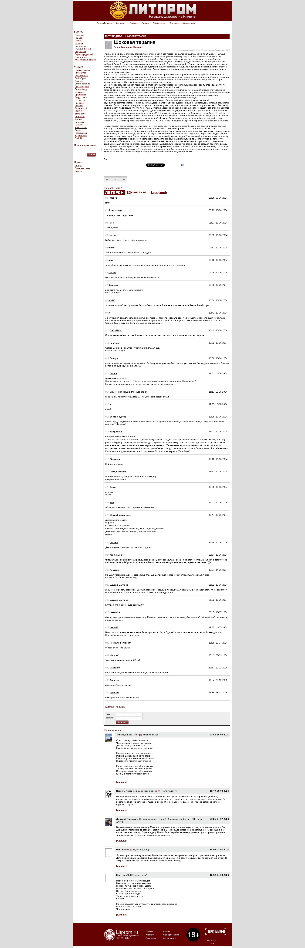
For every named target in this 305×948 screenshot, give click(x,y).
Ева (118, 849)
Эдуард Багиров (104, 23)
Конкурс (79, 81)
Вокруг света (81, 97)
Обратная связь (82, 168)
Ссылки (78, 171)
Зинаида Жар (123, 734)
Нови (119, 791)
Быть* (125, 875)
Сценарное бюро (171, 935)
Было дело (80, 114)
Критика (78, 119)
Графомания (81, 133)
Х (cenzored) (81, 135)
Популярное (80, 51)
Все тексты (120, 23)
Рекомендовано (82, 70)
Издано (78, 38)
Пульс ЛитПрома (83, 49)
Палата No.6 (81, 108)
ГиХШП (78, 138)
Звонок (125, 849)
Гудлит (78, 41)
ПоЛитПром (80, 78)
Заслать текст (189, 23)
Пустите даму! (82, 86)
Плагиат (79, 125)
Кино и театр (81, 127)
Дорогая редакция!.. (84, 54)
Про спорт (80, 103)
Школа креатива (82, 84)
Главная (149, 931)
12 (191, 819)
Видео (78, 130)
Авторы (145, 23)
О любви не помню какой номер (140, 791)
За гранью (80, 100)
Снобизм (79, 105)
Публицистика (159, 23)
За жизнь (79, 92)
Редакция (133, 23)
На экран (79, 43)
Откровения (151, 938)
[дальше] (121, 782)
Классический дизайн (85, 60)
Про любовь (80, 94)
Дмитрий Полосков (127, 819)
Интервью (174, 23)
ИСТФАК (79, 111)
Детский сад (81, 89)
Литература (80, 73)
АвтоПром (80, 116)
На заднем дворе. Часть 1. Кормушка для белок (164, 819)
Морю (135, 734)
